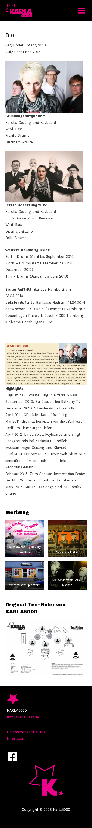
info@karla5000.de (23, 717)
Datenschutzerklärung (26, 732)
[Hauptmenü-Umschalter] (81, 10)
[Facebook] (12, 756)
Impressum (17, 739)
